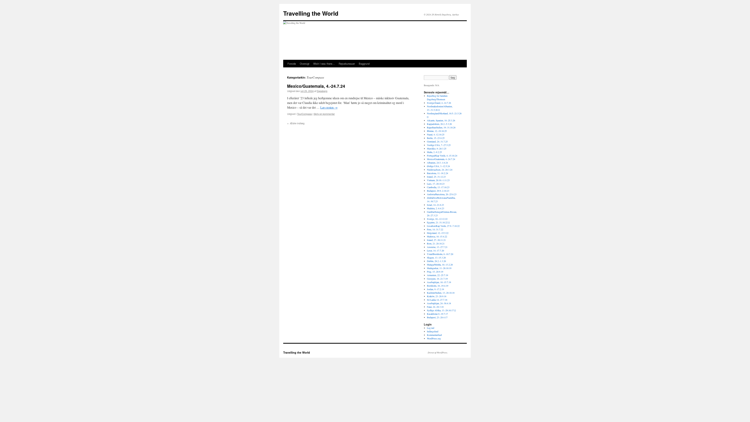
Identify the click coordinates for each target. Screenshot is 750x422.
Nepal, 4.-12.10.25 (435, 134)
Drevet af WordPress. (438, 352)
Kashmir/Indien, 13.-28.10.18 (440, 292)
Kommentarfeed (434, 334)
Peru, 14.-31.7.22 (435, 229)
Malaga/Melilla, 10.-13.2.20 (440, 264)
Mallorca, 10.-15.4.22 (437, 236)
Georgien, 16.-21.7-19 (437, 278)
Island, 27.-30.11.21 (436, 239)
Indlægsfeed (432, 331)
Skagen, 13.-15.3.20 (436, 257)
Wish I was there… (324, 63)
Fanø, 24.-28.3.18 (435, 306)
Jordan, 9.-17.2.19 (435, 289)
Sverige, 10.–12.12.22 (437, 218)
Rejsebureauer (347, 63)
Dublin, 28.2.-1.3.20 (436, 261)
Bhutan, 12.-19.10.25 (437, 130)
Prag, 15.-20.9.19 (435, 271)
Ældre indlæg (295, 123)
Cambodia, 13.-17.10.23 (438, 187)
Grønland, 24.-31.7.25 (437, 141)
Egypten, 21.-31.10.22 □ (438, 222)
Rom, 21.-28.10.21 (436, 243)
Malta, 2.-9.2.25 (434, 152)
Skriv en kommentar (324, 113)
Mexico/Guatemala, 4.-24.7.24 (316, 86)
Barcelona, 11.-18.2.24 (437, 173)
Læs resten (329, 107)
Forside (292, 63)
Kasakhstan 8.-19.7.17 (437, 313)
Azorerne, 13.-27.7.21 (437, 247)
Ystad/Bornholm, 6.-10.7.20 (440, 254)
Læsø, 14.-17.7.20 (435, 250)
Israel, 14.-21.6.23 (435, 204)
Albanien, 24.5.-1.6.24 (437, 162)
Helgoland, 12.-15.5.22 (437, 232)
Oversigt (304, 63)
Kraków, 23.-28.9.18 (436, 296)
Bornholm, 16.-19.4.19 (437, 285)
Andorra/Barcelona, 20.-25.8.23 (441, 194)
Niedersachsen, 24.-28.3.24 (439, 169)
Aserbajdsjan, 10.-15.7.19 (439, 282)
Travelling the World (310, 13)
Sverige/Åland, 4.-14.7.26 (439, 102)
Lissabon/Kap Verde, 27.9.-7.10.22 (443, 225)
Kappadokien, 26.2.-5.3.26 (439, 123)
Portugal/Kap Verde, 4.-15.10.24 (442, 155)
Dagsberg (322, 91)
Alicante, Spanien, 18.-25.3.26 (441, 120)
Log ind (430, 327)
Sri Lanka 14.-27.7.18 (437, 299)
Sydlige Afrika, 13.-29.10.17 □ (441, 310)
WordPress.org (434, 338)
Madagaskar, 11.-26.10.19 (439, 268)
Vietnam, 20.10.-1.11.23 (438, 180)
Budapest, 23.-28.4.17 (437, 317)
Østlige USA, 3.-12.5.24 (438, 166)
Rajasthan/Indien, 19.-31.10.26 (441, 127)
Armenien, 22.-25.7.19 (437, 275)
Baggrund (364, 63)
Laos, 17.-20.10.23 (436, 183)
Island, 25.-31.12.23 (436, 176)
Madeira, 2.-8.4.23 (435, 208)
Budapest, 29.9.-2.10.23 (438, 190)
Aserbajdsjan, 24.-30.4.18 (439, 303)
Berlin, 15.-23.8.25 (436, 137)
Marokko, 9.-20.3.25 (436, 148)
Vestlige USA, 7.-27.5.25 (439, 145)
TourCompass (304, 113)
